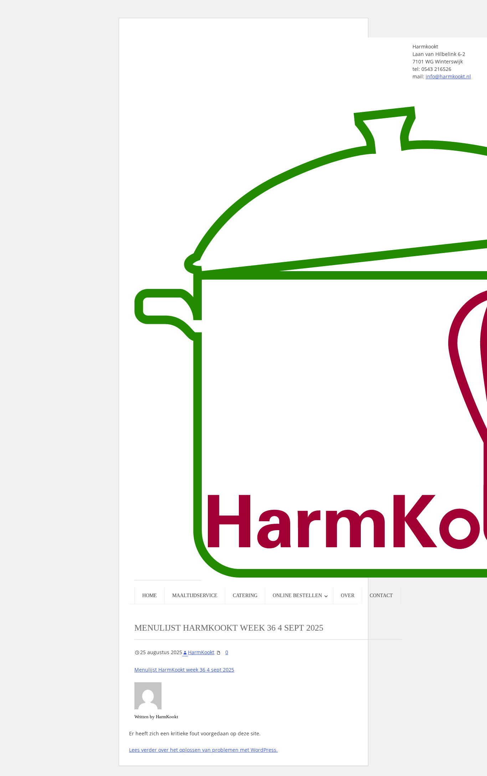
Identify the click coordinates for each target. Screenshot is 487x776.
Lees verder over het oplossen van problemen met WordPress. (203, 749)
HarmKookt (201, 652)
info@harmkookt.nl (448, 76)
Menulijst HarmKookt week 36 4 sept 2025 (184, 669)
